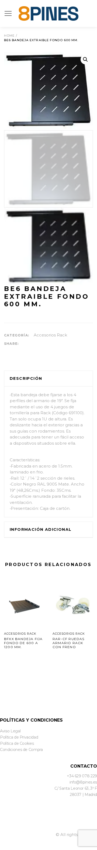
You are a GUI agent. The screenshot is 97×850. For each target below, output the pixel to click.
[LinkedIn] (15, 824)
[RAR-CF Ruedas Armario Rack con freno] (73, 605)
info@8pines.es (83, 782)
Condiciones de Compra (21, 749)
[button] (85, 59)
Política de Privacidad (19, 737)
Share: (11, 344)
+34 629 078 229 (82, 776)
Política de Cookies (17, 743)
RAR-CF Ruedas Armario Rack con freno (69, 643)
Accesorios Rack (50, 335)
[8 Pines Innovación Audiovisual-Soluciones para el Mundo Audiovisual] (48, 13)
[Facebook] (1, 824)
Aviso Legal (10, 731)
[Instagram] (28, 824)
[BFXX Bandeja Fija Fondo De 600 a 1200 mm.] (24, 605)
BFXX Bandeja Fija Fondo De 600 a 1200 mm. (23, 643)
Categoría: (16, 335)
